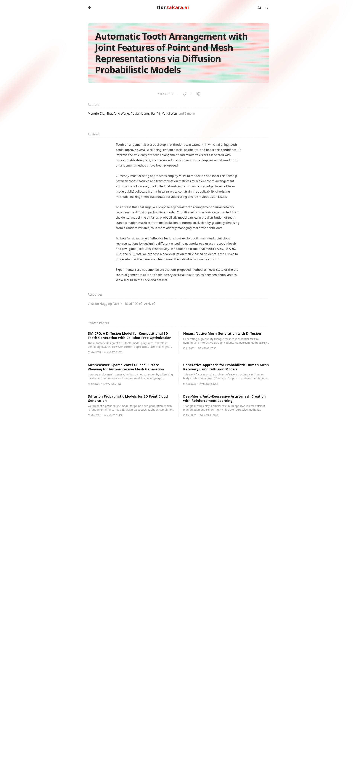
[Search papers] (259, 7)
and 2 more (186, 113)
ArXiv (147, 304)
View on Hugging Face (103, 304)
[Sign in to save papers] (184, 94)
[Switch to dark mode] (267, 7)
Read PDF (131, 304)
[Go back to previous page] (89, 7)
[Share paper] (198, 94)
